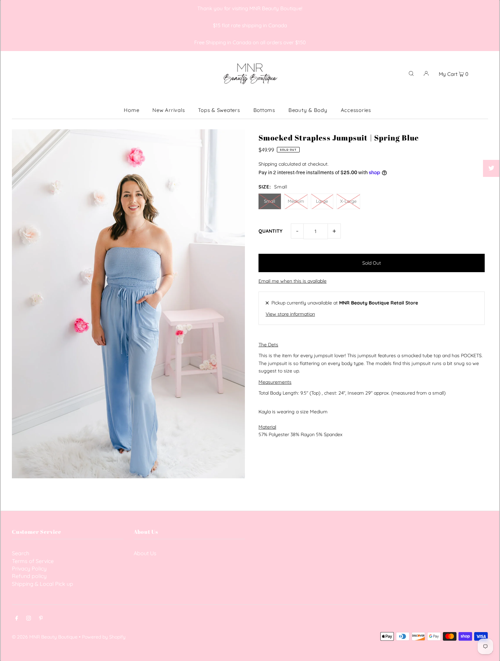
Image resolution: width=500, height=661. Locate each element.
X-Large (348, 201)
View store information (290, 314)
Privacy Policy (29, 568)
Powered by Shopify (104, 637)
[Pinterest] (41, 619)
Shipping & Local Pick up (42, 583)
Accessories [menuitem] (356, 110)
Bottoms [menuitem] (264, 110)
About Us (145, 553)
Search (20, 553)
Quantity (270, 231)
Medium (296, 201)
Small (269, 201)
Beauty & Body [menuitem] (308, 110)
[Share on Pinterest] (491, 185)
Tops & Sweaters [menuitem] (219, 110)
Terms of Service (33, 561)
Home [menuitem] (131, 110)
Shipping (268, 164)
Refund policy (29, 576)
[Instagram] (28, 619)
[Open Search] (411, 73)
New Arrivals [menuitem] (168, 110)
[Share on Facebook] (491, 151)
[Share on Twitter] (491, 168)
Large (322, 201)
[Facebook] (16, 619)
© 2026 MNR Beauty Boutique (45, 637)
